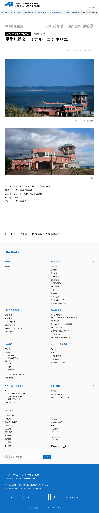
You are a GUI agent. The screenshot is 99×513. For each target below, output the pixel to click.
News (53, 352)
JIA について (56, 261)
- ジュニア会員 (12, 358)
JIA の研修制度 (11, 325)
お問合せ (54, 419)
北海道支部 (9, 415)
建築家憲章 (55, 276)
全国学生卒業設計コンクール (62, 331)
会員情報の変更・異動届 (14, 374)
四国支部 (8, 439)
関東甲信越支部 (11, 422)
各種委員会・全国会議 (13, 328)
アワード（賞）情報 (58, 362)
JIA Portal (12, 252)
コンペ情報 (55, 359)
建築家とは (9, 261)
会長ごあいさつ (57, 266)
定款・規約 (55, 296)
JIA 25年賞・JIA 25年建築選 (61, 324)
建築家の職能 (56, 283)
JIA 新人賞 (55, 320)
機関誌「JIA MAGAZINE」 (61, 397)
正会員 (7, 349)
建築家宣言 (55, 279)
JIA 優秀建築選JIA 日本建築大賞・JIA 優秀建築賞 (64, 316)
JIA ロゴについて (57, 300)
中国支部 (8, 435)
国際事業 (8, 318)
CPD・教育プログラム (14, 385)
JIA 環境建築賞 (56, 327)
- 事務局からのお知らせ (16, 393)
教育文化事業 (10, 321)
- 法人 (9, 364)
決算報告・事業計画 (58, 303)
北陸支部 (8, 428)
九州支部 (8, 442)
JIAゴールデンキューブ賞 (60, 337)
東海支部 (8, 425)
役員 (52, 290)
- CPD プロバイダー (14, 399)
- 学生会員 (11, 369)
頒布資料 (54, 391)
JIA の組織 (55, 286)
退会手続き (9, 377)
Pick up (53, 349)
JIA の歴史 (55, 273)
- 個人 (9, 367)
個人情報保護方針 (57, 422)
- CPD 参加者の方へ (14, 396)
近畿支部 (8, 432)
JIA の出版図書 (56, 394)
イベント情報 (56, 356)
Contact (27, 497)
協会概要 (54, 269)
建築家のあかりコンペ (59, 334)
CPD (7, 391)
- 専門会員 (11, 355)
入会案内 (9, 344)
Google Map (72, 497)
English (53, 425)
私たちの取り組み (12, 310)
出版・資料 (55, 385)
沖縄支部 (8, 445)
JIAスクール (10, 402)
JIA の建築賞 (56, 310)
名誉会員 (54, 293)
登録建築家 (9, 331)
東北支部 (8, 418)
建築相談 (8, 315)
